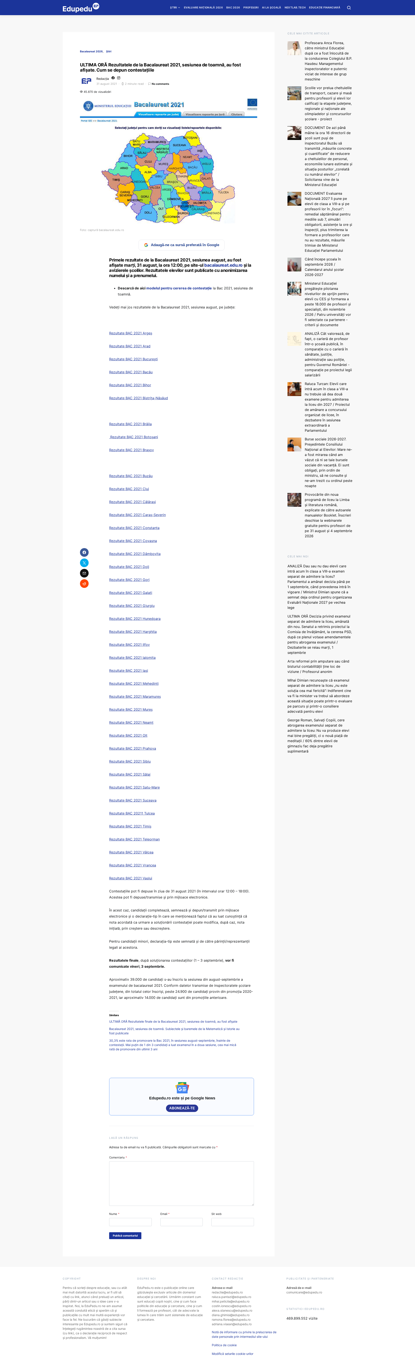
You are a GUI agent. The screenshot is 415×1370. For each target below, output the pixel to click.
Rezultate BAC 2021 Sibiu (130, 761)
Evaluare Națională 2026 (203, 7)
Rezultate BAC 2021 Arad (129, 346)
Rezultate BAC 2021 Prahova (132, 748)
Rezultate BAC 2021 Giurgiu (132, 605)
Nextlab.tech (295, 7)
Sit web (216, 1214)
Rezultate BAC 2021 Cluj (129, 489)
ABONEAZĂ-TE (182, 1108)
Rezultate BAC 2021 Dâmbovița (135, 554)
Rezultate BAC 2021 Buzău (131, 476)
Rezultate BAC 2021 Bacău (131, 372)
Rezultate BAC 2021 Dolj (129, 567)
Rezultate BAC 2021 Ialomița (132, 657)
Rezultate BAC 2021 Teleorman (134, 839)
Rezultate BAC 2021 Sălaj (129, 774)
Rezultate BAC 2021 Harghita (133, 631)
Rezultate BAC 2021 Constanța (134, 528)
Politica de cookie (224, 1345)
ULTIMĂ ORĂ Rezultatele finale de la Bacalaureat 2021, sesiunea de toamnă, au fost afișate (173, 1021)
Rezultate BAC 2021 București (133, 359)
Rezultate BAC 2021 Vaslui (130, 878)
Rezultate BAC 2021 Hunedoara (135, 618)
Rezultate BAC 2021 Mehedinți (134, 683)
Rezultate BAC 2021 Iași (128, 670)
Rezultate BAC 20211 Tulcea (132, 813)
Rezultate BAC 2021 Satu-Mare (134, 787)
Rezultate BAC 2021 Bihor (130, 385)
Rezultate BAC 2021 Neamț (131, 722)
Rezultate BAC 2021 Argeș (130, 333)
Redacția (102, 78)
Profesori (251, 7)
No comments (160, 83)
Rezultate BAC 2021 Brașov (131, 450)
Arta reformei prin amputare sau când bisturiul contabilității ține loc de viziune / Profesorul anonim (318, 666)
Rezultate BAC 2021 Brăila (130, 424)
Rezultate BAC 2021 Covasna (133, 541)
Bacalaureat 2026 (91, 51)
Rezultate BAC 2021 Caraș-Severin (137, 515)
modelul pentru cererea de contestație (179, 288)
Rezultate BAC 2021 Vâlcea (131, 852)
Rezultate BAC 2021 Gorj (129, 580)
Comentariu (118, 1157)
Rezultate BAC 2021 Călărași (132, 502)
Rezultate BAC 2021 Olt (128, 735)
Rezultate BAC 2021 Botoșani (133, 437)
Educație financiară (324, 7)
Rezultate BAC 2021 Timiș (130, 826)
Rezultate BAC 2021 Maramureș (135, 696)
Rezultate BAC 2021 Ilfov (129, 644)
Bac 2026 (233, 7)
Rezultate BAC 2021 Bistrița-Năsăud (138, 398)
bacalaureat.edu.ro (223, 265)
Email (165, 1214)
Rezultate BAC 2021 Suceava (132, 800)
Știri (173, 7)
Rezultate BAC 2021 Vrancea (132, 865)
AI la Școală (271, 7)
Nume (114, 1214)
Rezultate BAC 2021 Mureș (131, 709)
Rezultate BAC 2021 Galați (130, 592)
